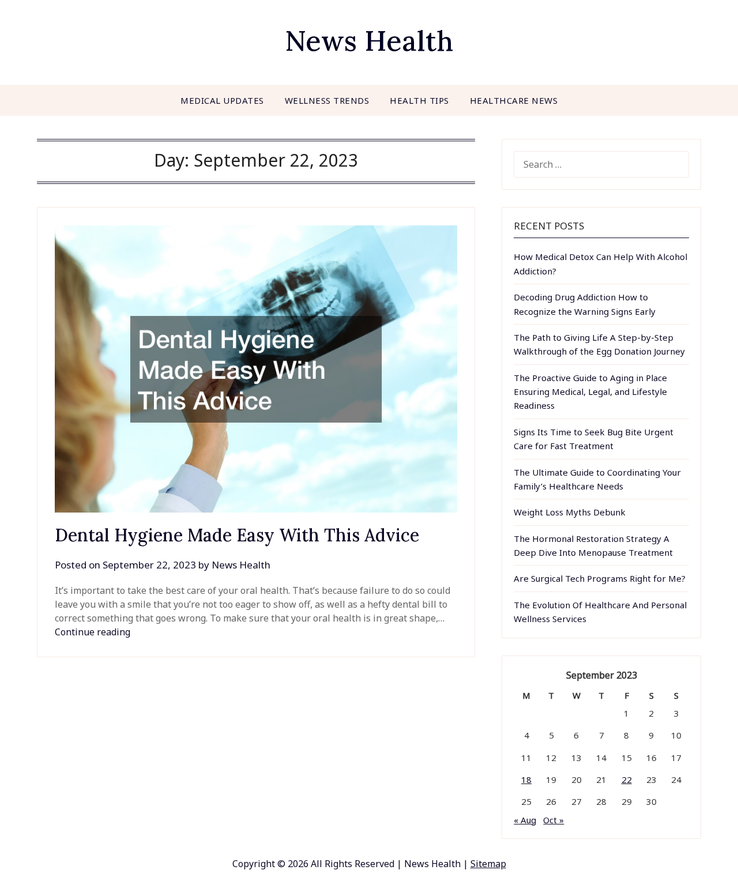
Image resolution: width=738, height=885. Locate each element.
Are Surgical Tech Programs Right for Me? (600, 578)
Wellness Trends (327, 100)
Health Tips (419, 100)
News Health (369, 40)
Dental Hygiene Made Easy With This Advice (237, 535)
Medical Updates (222, 100)
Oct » (553, 820)
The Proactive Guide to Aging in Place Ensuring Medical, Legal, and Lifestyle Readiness (590, 392)
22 (627, 779)
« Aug (525, 820)
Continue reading (92, 632)
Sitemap (488, 863)
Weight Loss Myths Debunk (570, 512)
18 (526, 779)
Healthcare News (514, 100)
